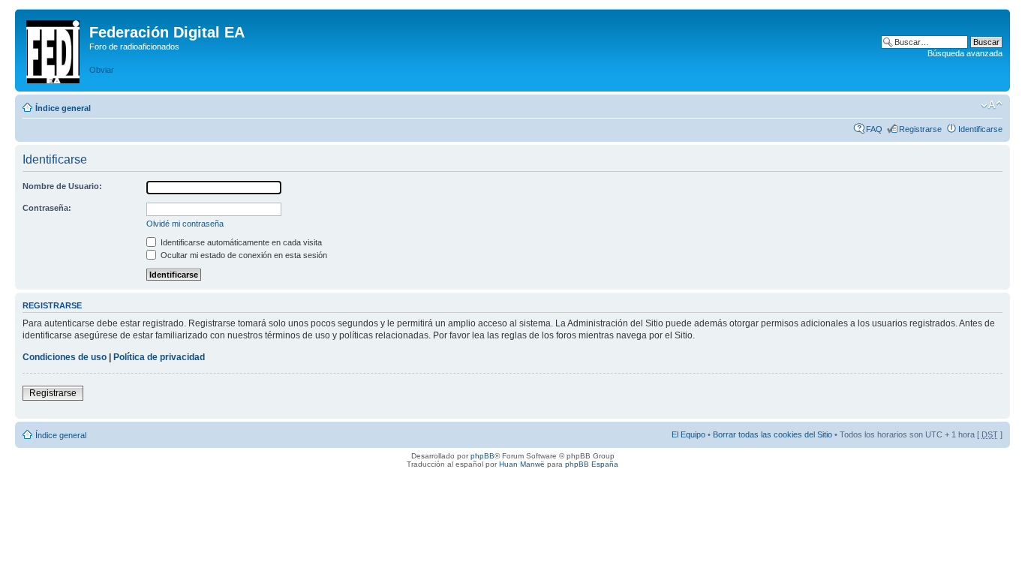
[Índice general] (54, 49)
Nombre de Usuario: (62, 186)
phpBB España (591, 464)
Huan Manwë (522, 464)
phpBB (482, 456)
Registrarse (920, 129)
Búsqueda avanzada (964, 53)
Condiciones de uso (65, 357)
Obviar (101, 69)
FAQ (874, 129)
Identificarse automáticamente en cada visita (240, 242)
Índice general (63, 108)
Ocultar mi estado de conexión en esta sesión (242, 255)
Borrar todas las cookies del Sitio (772, 434)
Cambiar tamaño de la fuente (991, 105)
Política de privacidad (159, 357)
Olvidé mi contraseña (185, 223)
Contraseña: (47, 207)
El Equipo (688, 434)
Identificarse (980, 129)
